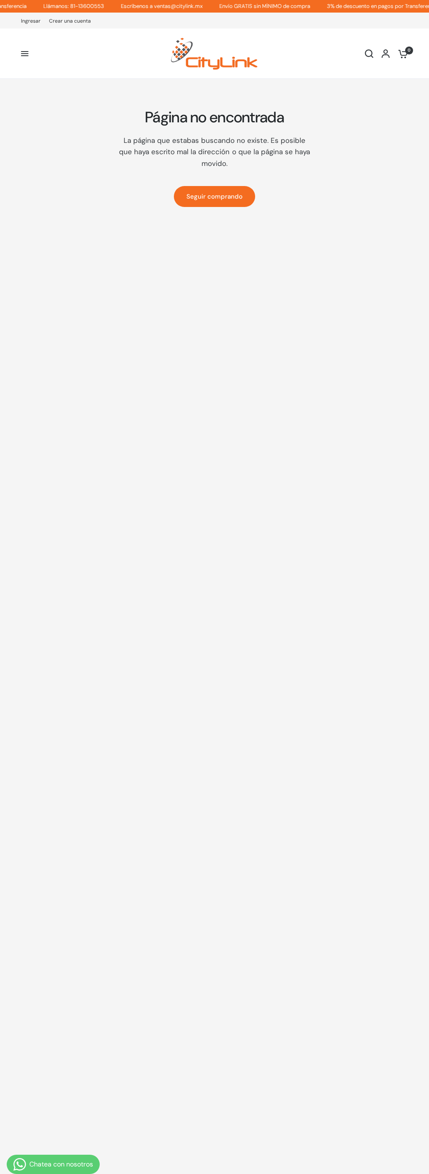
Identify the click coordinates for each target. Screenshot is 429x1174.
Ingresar (31, 21)
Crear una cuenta (70, 21)
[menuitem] (33, 21)
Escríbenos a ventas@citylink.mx (155, 6)
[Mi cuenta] (385, 53)
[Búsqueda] (369, 53)
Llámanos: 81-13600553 (66, 6)
